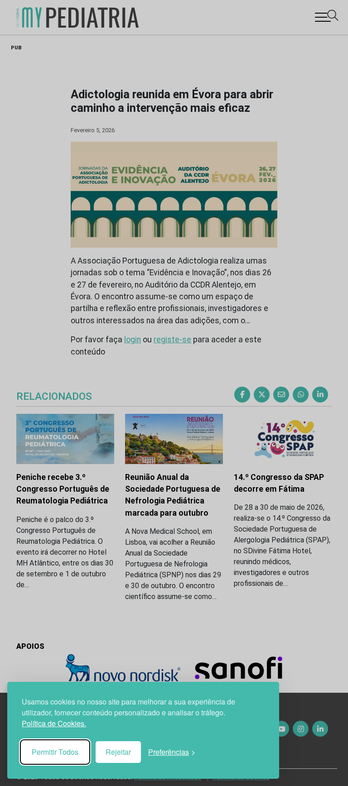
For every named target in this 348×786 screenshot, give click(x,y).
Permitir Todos (55, 752)
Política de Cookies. (54, 723)
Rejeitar (118, 752)
